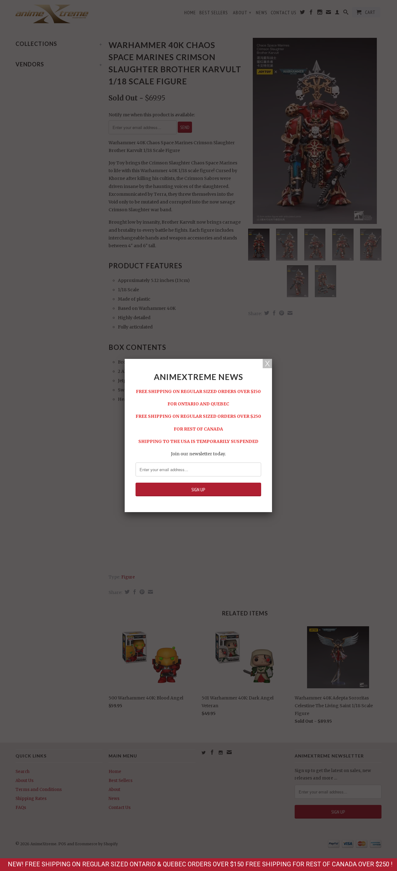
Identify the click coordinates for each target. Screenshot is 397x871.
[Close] (267, 363)
